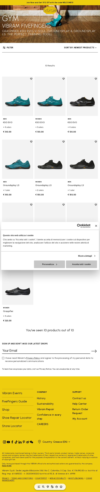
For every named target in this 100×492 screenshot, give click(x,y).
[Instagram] (4, 441)
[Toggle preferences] (61, 486)
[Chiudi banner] (96, 226)
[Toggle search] (43, 486)
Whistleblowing (76, 478)
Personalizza (48, 264)
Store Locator (12, 426)
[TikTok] (16, 441)
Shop (6, 409)
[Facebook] (12, 441)
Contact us (79, 398)
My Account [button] (79, 418)
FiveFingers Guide (15, 401)
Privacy (5, 478)
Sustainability (45, 403)
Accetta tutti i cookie (81, 264)
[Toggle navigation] (38, 486)
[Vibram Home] (50, 10)
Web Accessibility (58, 478)
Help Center (79, 403)
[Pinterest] (23, 441)
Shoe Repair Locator (17, 418)
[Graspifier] (17, 285)
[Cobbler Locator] (52, 486)
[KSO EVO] (17, 96)
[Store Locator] (47, 486)
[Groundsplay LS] (17, 159)
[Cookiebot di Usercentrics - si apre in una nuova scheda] (79, 226)
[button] (53, 442)
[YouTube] (8, 441)
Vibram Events (12, 393)
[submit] (94, 351)
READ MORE (6, 466)
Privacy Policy (33, 358)
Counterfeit (41, 478)
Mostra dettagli (85, 256)
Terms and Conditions (22, 478)
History (41, 398)
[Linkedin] (20, 441)
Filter (10, 47)
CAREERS (42, 424)
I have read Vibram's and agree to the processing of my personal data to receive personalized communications (49, 359)
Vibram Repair (45, 409)
